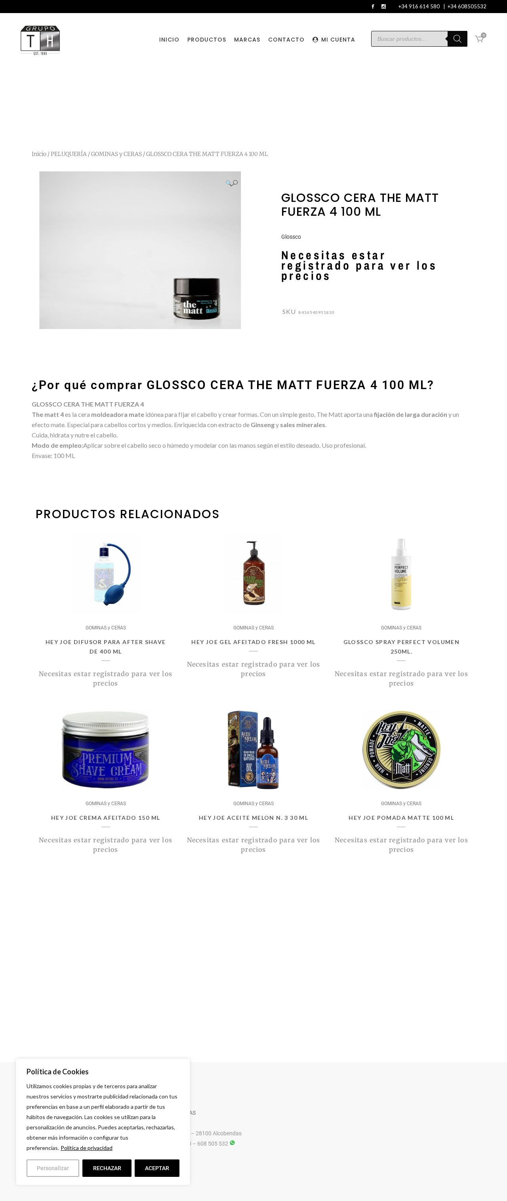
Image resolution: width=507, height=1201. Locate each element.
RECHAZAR (107, 1168)
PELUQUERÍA (69, 154)
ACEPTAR (157, 1168)
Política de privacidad (86, 1147)
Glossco (291, 237)
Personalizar (53, 1168)
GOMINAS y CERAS (116, 154)
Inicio (39, 154)
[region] (103, 1121)
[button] (231, 183)
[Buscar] (457, 39)
